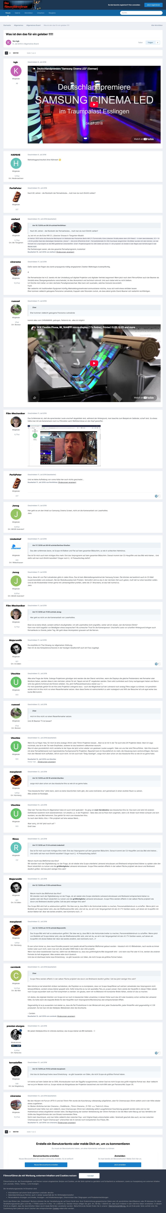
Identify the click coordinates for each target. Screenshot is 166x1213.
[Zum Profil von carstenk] (16, 975)
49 (16, 83)
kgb (17, 41)
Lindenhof (15, 539)
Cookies (56, 1208)
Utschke (15, 673)
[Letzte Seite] (22, 53)
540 (16, 1084)
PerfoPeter (16, 188)
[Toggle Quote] (31, 225)
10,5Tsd (16, 283)
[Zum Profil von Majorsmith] (16, 648)
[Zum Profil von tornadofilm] (16, 1071)
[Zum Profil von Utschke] (16, 682)
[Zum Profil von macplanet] (16, 780)
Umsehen (40, 13)
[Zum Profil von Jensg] (16, 514)
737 (16, 860)
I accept (90, 1176)
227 (16, 209)
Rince (16, 839)
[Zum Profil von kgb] (8, 42)
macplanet (16, 772)
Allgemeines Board (31, 44)
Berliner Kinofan (63, 545)
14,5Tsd (16, 988)
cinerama (15, 262)
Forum (8, 13)
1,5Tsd (16, 176)
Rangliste (52, 13)
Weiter (15, 53)
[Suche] (160, 13)
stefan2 (15, 219)
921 (16, 661)
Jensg (15, 505)
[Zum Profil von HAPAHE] (16, 163)
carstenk (16, 967)
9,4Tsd (16, 1050)
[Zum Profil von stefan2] (16, 227)
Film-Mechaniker (15, 413)
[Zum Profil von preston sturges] (16, 1034)
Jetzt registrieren (153, 5)
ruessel (15, 301)
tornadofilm (15, 1062)
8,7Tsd (16, 434)
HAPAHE (15, 155)
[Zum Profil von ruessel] (16, 309)
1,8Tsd (16, 793)
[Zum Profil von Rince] (16, 847)
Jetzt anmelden (120, 1165)
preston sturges (15, 1026)
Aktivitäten (29, 13)
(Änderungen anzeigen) (65, 252)
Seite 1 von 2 (31, 53)
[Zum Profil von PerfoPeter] (16, 196)
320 (16, 560)
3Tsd (17, 322)
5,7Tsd (16, 240)
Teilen (140, 42)
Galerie (17, 13)
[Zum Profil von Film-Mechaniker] (16, 422)
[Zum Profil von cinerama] (16, 270)
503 (16, 695)
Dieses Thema (149, 13)
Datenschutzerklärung (117, 1206)
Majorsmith (15, 640)
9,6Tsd (16, 527)
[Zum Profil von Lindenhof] (16, 547)
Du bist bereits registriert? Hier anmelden (124, 5)
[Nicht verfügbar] (64, 445)
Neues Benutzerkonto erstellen (46, 1165)
